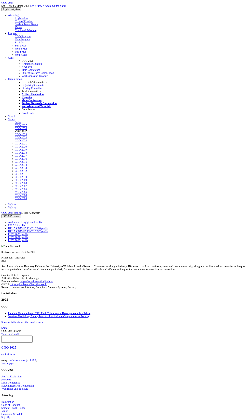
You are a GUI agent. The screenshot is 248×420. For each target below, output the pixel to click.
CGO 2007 (21, 186)
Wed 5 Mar (21, 54)
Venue (18, 27)
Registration (21, 18)
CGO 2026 (21, 128)
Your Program (22, 39)
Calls (10, 57)
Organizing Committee (34, 85)
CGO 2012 (21, 170)
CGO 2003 (21, 198)
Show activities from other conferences (22, 322)
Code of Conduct (24, 21)
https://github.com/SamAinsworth (28, 284)
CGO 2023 (21, 137)
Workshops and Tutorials (35, 76)
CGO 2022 (21, 140)
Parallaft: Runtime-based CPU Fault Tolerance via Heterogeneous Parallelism (49, 313)
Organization (15, 79)
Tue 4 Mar (20, 51)
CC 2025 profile (16, 225)
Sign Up (5, 417)
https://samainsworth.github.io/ (36, 281)
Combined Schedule (25, 30)
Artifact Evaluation (32, 63)
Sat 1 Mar (20, 42)
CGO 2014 (21, 164)
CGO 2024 (21, 134)
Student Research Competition (38, 72)
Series (18, 122)
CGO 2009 (21, 180)
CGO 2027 (21, 125)
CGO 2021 (21, 143)
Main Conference (31, 69)
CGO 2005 (21, 192)
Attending (13, 15)
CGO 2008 (21, 183)
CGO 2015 (21, 161)
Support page (7, 363)
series (18, 212)
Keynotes (27, 66)
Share (4, 327)
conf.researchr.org (17, 360)
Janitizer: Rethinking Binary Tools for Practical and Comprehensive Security (48, 316)
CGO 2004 (21, 195)
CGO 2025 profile (11, 216)
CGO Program (23, 36)
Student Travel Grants (26, 24)
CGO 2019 (21, 149)
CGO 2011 (21, 173)
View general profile (10, 334)
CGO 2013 (21, 167)
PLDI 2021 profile (18, 237)
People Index (29, 113)
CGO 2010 (21, 177)
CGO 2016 (21, 158)
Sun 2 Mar (20, 45)
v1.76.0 (32, 360)
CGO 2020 (21, 146)
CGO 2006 (21, 189)
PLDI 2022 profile (18, 240)
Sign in (12, 204)
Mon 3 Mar (21, 48)
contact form (8, 354)
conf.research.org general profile (25, 222)
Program (12, 33)
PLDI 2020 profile (18, 234)
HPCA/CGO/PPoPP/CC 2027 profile (28, 231)
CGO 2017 (21, 155)
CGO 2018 (21, 152)
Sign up (12, 207)
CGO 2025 (7, 212)
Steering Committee (32, 88)
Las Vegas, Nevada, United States (48, 5)
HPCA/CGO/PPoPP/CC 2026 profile (28, 228)
